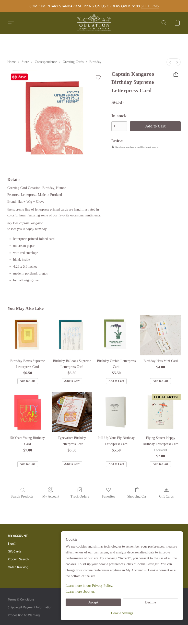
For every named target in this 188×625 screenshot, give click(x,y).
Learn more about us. (80, 591)
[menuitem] (170, 62)
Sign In (12, 543)
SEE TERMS (150, 6)
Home (11, 62)
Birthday (95, 62)
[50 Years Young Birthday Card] (27, 412)
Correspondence (46, 62)
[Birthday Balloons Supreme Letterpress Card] (72, 335)
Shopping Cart (137, 496)
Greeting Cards (73, 62)
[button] (94, 22)
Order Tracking (18, 567)
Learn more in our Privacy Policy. (89, 586)
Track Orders (79, 496)
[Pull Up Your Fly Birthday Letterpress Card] (116, 412)
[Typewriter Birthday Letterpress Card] (72, 412)
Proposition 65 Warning (24, 615)
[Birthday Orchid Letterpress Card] (116, 335)
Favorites (108, 496)
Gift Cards (166, 496)
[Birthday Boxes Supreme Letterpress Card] (27, 335)
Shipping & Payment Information (30, 607)
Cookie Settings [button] (122, 613)
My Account (50, 496)
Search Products (22, 496)
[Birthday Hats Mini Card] (160, 335)
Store (25, 62)
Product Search (18, 559)
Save (22, 77)
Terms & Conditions (21, 599)
